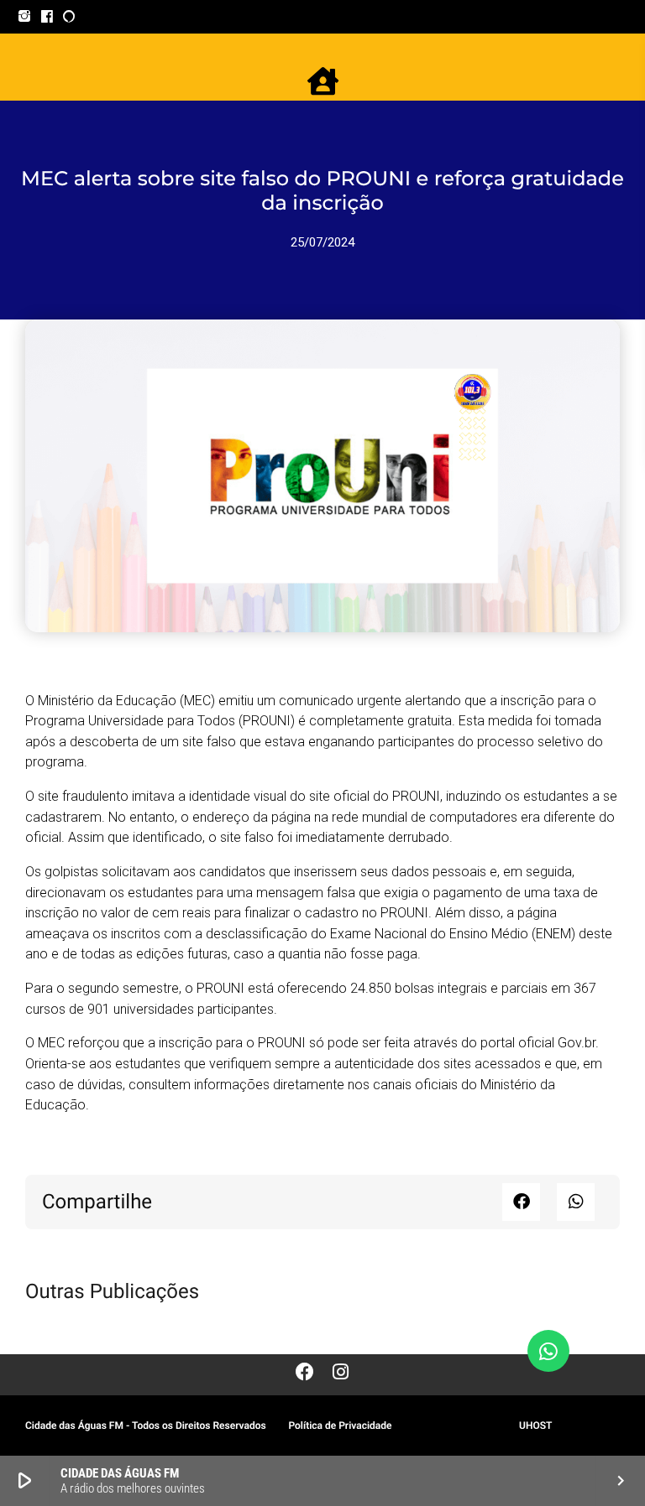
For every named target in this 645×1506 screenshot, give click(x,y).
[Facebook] (47, 16)
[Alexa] (69, 16)
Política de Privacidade (339, 1425)
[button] (521, 1202)
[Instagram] (25, 16)
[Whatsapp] (548, 1351)
